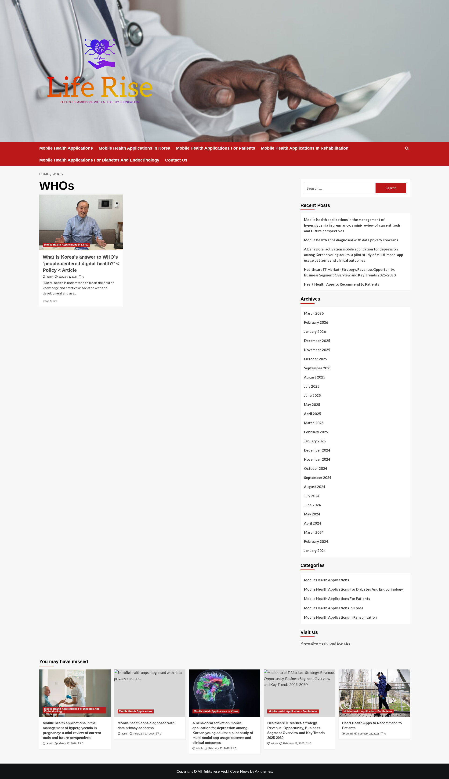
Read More (50, 301)
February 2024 (316, 541)
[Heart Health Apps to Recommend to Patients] (374, 693)
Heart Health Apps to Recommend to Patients (341, 284)
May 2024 (312, 514)
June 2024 (312, 505)
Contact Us (176, 160)
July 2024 (311, 496)
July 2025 (311, 386)
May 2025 (312, 404)
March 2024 (314, 532)
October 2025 (315, 359)
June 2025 (312, 395)
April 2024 (312, 523)
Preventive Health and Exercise (325, 643)
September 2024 (317, 477)
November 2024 (317, 459)
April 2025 (312, 414)
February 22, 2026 (293, 743)
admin (50, 276)
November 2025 (317, 350)
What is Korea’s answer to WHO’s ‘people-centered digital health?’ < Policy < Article (81, 263)
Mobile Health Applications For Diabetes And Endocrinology (99, 160)
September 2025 (317, 368)
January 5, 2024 (68, 276)
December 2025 (317, 340)
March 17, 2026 (67, 743)
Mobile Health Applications (66, 148)
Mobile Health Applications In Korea (134, 148)
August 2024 (314, 487)
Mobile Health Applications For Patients (215, 148)
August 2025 (314, 377)
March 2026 (314, 313)
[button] (407, 148)
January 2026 (315, 331)
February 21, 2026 (368, 733)
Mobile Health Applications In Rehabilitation (304, 148)
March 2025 (314, 423)
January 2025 (315, 441)
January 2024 (315, 550)
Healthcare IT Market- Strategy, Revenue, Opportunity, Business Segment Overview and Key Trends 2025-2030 (350, 272)
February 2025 (316, 432)
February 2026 (316, 322)
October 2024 (315, 468)
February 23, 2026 (144, 733)
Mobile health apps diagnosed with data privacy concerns (351, 240)
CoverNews (239, 771)
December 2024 (317, 450)
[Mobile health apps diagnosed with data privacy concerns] (149, 693)
